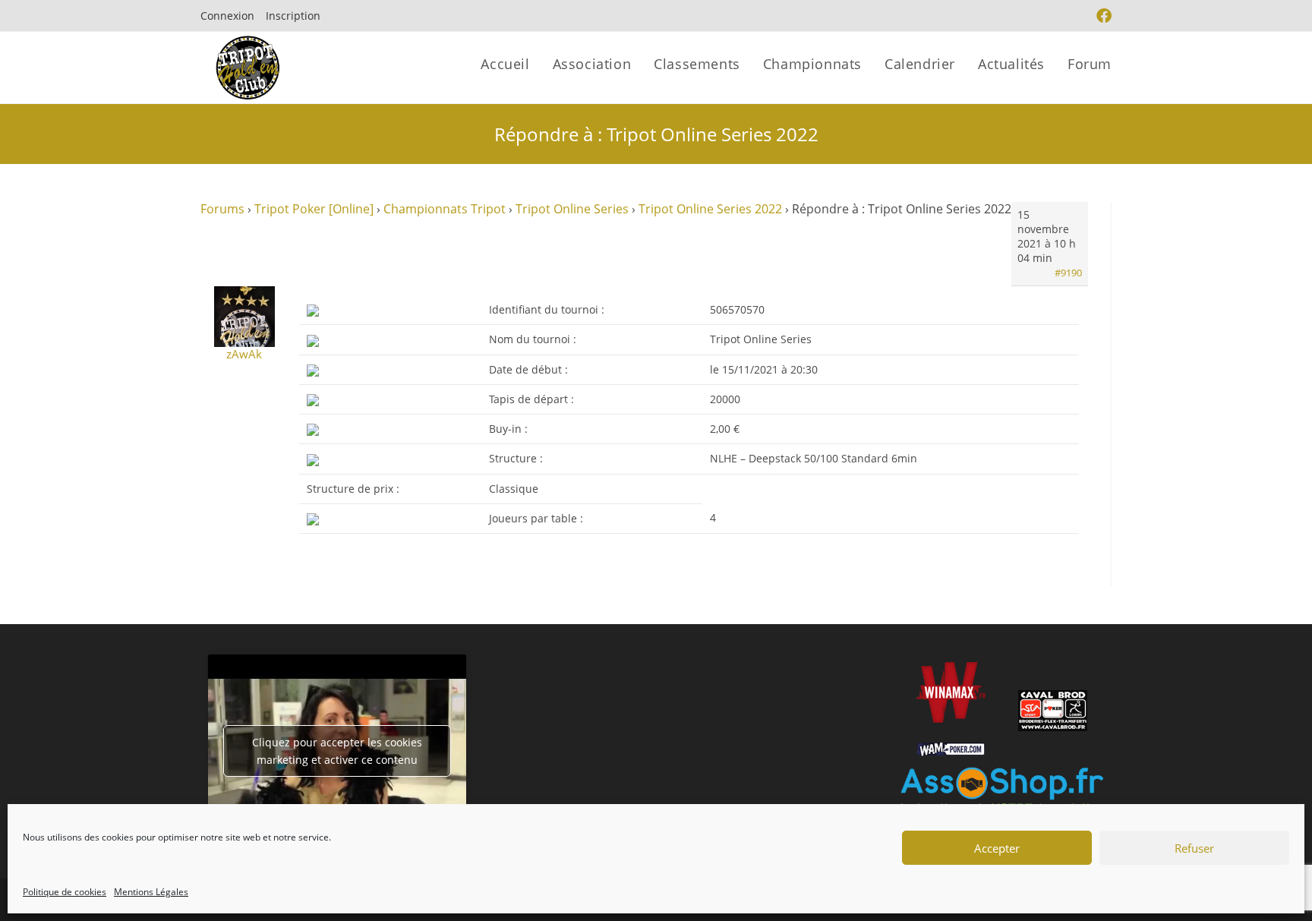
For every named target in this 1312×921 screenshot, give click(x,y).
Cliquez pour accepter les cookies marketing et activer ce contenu (337, 751)
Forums (222, 208)
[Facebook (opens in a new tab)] (1102, 16)
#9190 (1068, 272)
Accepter (997, 848)
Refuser (1194, 848)
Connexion (227, 15)
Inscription (293, 15)
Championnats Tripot (444, 208)
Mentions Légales (151, 891)
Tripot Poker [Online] (314, 208)
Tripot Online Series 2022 (710, 208)
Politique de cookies (64, 891)
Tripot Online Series (572, 208)
